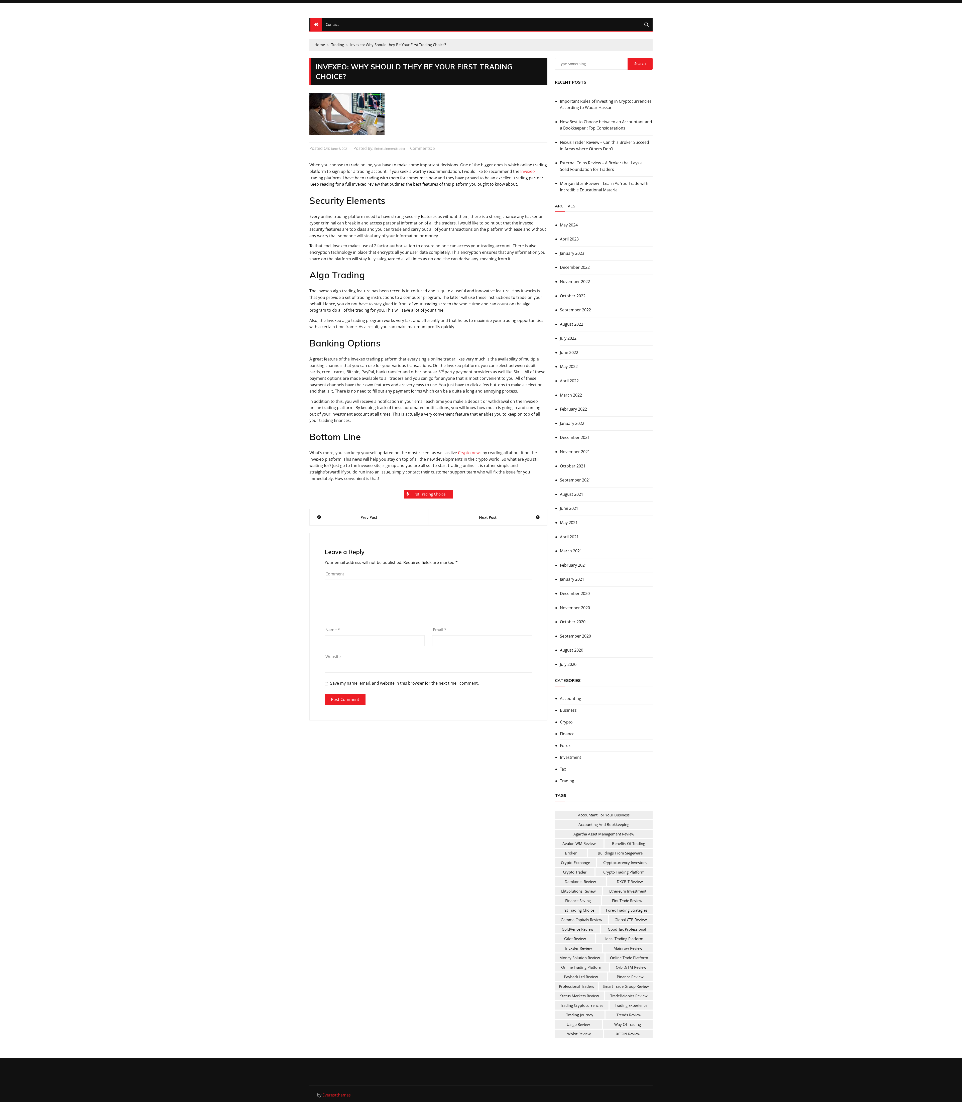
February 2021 (573, 565)
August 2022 (571, 324)
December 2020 (575, 593)
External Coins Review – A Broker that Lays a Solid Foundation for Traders (601, 166)
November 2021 (575, 451)
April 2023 (569, 239)
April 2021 (569, 537)
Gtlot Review (575, 938)
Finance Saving (578, 900)
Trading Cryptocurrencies (581, 1005)
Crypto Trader (574, 872)
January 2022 (572, 423)
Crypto (566, 722)
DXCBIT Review (630, 881)
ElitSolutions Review (578, 891)
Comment (334, 574)
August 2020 (571, 650)
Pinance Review (630, 976)
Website (333, 656)
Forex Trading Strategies (626, 910)
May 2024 (569, 225)
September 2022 (575, 310)
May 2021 (569, 522)
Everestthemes (336, 1095)
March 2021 (571, 551)
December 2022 (575, 267)
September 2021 (575, 480)
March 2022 (571, 395)
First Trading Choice (428, 494)
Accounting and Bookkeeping (603, 824)
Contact (332, 24)
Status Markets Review (579, 995)
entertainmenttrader (389, 148)
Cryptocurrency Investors (625, 862)
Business (568, 710)
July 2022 (568, 338)
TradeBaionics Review (629, 995)
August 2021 (571, 494)
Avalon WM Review (579, 843)
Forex (565, 746)
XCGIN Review (628, 1033)
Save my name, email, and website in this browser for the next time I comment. (404, 683)
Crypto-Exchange (575, 862)
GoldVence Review (577, 929)
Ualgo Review (578, 1024)
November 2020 (575, 607)
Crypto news (470, 452)
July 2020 (568, 664)
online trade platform (629, 957)
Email (439, 630)
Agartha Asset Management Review (603, 833)
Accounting (570, 698)
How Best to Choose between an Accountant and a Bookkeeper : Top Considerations (606, 125)
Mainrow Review (628, 948)
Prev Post (368, 517)
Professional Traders (576, 986)
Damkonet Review (580, 881)
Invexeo (527, 171)
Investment (570, 757)
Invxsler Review (578, 948)
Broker (571, 852)
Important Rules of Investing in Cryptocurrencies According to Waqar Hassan (606, 104)
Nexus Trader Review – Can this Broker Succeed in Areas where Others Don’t (604, 146)
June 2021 (569, 508)
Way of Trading (627, 1024)
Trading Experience (631, 1005)
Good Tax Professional (627, 929)
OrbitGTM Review (631, 967)
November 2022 (575, 281)
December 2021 (575, 437)
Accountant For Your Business (604, 814)
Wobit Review (579, 1033)
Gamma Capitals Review (581, 919)
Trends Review (629, 1014)
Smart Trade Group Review (626, 986)
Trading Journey (579, 1014)
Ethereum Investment (627, 891)
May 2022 (569, 366)
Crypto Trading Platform (624, 872)
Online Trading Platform (582, 967)
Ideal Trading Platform (624, 938)
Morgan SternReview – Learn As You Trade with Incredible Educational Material (604, 187)
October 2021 (572, 466)
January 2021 (572, 579)
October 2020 (572, 622)
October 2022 (572, 296)
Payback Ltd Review (581, 976)
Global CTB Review (631, 919)
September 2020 (575, 636)
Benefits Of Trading (628, 843)
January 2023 (572, 253)
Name (332, 630)
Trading (567, 781)
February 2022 (573, 409)
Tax (563, 769)
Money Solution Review (579, 957)
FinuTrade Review (627, 900)
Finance (567, 734)
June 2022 (569, 352)
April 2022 (569, 381)
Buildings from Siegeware (620, 852)
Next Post (488, 517)
